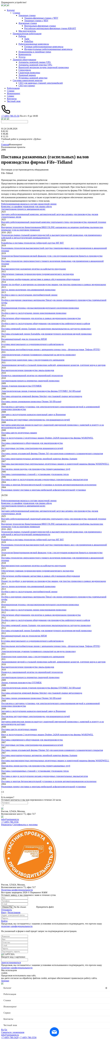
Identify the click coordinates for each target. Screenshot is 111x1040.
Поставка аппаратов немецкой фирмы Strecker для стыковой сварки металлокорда (41, 396)
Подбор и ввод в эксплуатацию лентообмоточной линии (29, 295)
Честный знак (14, 101)
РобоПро (28, 41)
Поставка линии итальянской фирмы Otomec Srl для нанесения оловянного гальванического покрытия (52, 453)
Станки (16, 13)
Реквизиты (6, 824)
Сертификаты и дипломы (25, 824)
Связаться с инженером (12, 1032)
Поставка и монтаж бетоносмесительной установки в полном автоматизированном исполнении (48, 484)
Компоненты (24, 54)
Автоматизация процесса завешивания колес (23, 209)
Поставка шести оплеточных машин (19, 432)
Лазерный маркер (27, 75)
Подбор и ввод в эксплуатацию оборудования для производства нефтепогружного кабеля (45, 323)
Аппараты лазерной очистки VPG (35, 65)
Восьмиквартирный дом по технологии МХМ (24, 339)
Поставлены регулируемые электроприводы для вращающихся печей (35, 419)
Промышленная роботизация (27, 33)
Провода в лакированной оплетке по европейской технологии (32, 375)
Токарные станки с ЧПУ (36, 20)
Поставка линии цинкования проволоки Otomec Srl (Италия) (31, 401)
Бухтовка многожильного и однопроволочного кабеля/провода (32, 344)
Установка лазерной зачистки (32, 78)
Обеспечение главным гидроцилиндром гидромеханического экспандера (37, 274)
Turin (26, 39)
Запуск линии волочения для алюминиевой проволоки (28, 289)
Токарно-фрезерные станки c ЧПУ (41, 18)
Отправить (6, 910)
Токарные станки (27, 15)
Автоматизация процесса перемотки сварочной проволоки (30, 380)
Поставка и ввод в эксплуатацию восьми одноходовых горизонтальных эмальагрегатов (44, 479)
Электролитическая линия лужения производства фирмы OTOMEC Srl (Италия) (41, 391)
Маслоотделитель (27, 31)
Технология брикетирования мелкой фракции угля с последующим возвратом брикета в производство (51, 256)
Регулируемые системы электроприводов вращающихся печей (32, 448)
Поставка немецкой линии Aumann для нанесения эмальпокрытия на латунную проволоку (46, 328)
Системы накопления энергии (27, 80)
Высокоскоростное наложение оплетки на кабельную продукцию (33, 269)
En (5, 1029)
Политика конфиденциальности (17, 890)
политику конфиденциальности (17, 926)
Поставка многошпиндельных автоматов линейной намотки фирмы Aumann (39, 458)
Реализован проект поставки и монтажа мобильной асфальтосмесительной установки (43, 490)
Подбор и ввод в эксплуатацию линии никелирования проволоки (33, 313)
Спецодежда (24, 70)
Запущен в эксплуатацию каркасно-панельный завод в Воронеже (33, 414)
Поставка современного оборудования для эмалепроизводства (32, 443)
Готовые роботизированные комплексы (43, 46)
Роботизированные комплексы (33, 44)
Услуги (21, 57)
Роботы (22, 36)
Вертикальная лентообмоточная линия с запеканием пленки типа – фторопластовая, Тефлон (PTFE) (50, 349)
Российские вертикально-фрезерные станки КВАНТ (50, 28)
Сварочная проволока (29, 72)
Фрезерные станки (27, 23)
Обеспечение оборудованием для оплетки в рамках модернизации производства (41, 318)
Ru (2, 1029)
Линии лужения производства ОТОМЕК (21, 386)
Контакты (12, 98)
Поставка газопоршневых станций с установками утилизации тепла (35, 474)
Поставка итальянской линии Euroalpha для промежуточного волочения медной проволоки (46, 334)
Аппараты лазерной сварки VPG (34, 62)
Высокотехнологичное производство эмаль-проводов (27, 370)
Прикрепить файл (45, 907)
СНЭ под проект (26, 85)
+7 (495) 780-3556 (9, 822)
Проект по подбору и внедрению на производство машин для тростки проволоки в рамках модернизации (53, 284)
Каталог (11, 10)
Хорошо (5, 980)
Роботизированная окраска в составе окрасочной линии (29, 204)
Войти (4, 921)
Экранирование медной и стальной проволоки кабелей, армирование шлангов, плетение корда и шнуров (53, 365)
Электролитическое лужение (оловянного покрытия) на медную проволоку (38, 354)
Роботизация (13, 88)
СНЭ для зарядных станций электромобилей (40, 83)
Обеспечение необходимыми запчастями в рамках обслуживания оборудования (40, 279)
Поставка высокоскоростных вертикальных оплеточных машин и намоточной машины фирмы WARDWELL (55, 464)
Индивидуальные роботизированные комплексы (48, 49)
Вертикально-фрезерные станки (40, 26)
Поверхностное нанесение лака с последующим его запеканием (32, 360)
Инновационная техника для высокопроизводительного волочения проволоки (40, 308)
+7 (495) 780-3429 (9, 1037)
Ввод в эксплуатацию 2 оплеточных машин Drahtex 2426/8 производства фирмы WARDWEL (47, 438)
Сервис (10, 96)
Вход (3, 912)
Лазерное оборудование (24, 59)
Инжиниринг (13, 93)
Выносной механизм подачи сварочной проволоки (43, 67)
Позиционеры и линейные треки (34, 52)
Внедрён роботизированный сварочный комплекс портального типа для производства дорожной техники (53, 222)
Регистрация (14, 912)
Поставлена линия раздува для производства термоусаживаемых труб (35, 469)
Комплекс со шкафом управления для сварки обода (26, 206)
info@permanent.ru (10, 819)
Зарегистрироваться (11, 962)
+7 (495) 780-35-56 (10, 116)
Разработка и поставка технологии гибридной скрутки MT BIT (32, 243)
